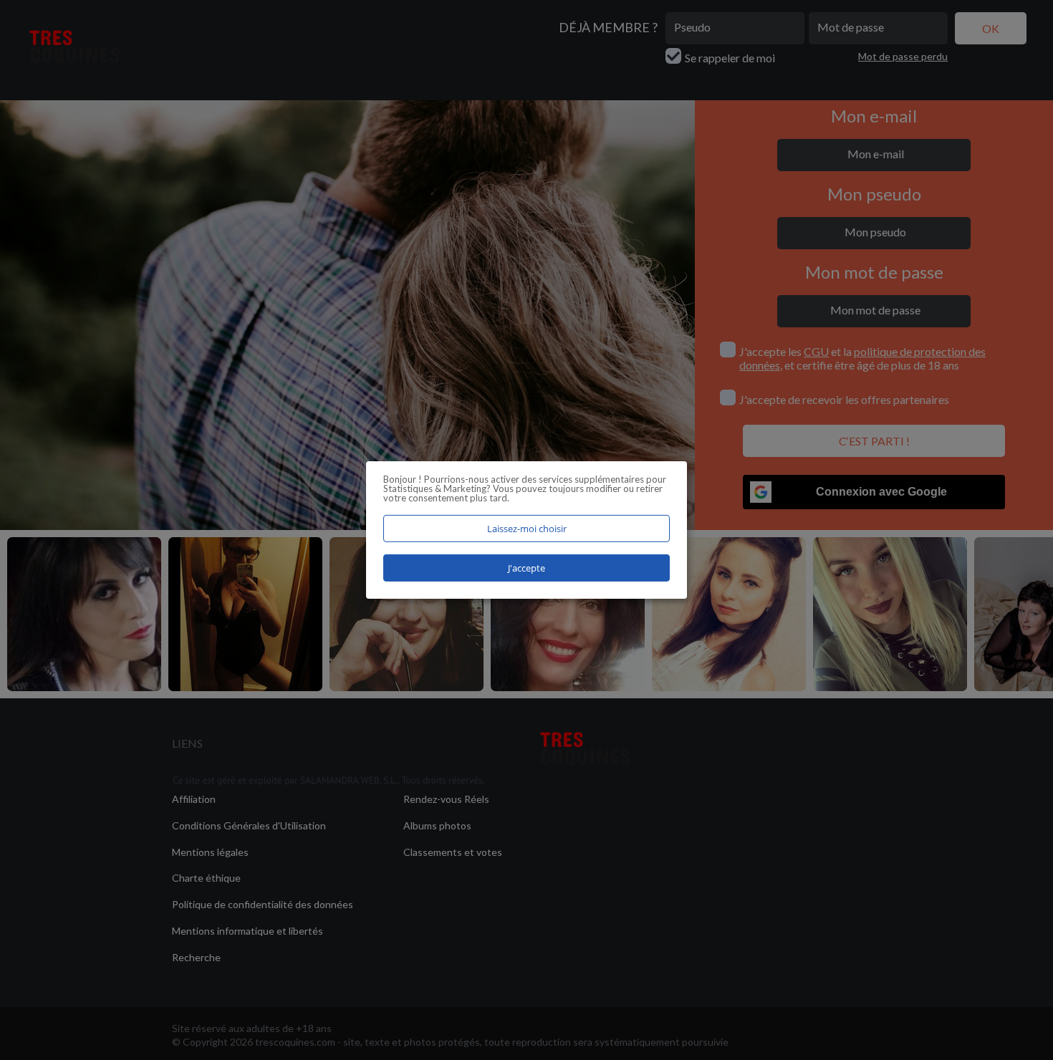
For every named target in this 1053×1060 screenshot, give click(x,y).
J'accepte (526, 568)
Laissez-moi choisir (527, 528)
